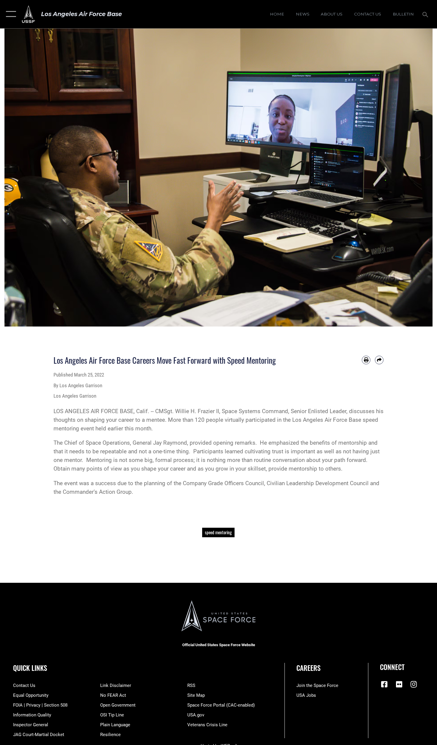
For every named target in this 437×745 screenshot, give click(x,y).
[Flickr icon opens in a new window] (398, 684)
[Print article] (366, 360)
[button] (9, 14)
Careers (308, 668)
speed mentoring (218, 532)
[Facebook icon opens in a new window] (384, 684)
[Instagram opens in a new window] (413, 684)
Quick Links (30, 668)
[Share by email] (379, 360)
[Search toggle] (426, 14)
